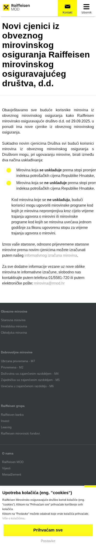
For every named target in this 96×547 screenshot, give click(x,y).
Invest (5, 421)
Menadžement (11, 474)
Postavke (48, 541)
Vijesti (6, 468)
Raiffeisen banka (12, 414)
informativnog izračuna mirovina (50, 255)
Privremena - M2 (12, 367)
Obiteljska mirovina (14, 332)
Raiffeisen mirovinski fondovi (21, 433)
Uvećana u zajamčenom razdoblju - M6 (27, 386)
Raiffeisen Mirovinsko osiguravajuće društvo (16, 8)
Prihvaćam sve (48, 530)
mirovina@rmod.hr (49, 283)
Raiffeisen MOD (13, 462)
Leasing (6, 427)
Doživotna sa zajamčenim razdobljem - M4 (29, 373)
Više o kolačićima (13, 518)
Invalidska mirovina (14, 326)
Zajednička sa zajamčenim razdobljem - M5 (30, 380)
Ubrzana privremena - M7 (18, 361)
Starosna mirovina (13, 320)
